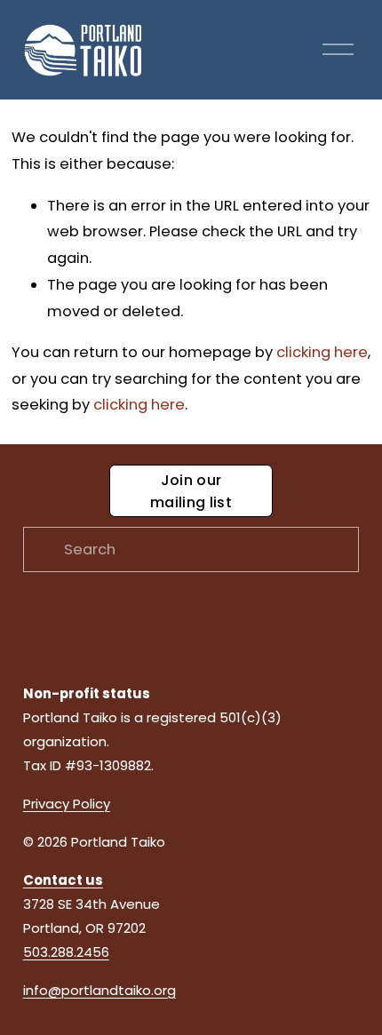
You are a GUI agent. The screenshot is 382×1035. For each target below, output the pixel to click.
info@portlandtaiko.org (99, 990)
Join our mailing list (191, 491)
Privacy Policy (66, 803)
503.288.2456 (66, 952)
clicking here (322, 352)
